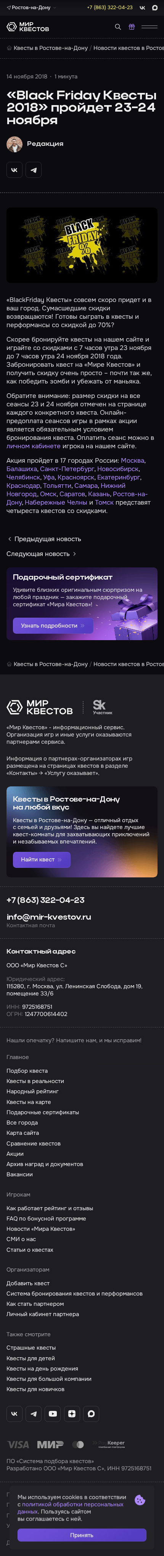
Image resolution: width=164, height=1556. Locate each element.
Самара (86, 486)
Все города (22, 1122)
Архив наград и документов (44, 1164)
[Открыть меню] (149, 27)
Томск (104, 502)
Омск (48, 494)
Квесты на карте (28, 1102)
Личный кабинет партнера (42, 1314)
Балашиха (21, 469)
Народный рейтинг (32, 1091)
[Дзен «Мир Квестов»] (72, 1414)
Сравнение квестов (33, 1143)
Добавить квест (28, 1283)
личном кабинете (33, 446)
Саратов (72, 494)
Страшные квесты (31, 1347)
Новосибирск (117, 469)
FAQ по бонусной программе (46, 1218)
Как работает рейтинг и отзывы (49, 1208)
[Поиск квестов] (118, 26)
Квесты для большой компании (49, 1378)
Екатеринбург (118, 477)
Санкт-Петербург (67, 469)
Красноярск (76, 477)
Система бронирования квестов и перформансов (74, 1293)
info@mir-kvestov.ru (48, 918)
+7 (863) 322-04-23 (45, 901)
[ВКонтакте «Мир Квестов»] (14, 1414)
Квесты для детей (30, 1358)
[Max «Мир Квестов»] (91, 1414)
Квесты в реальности (35, 1081)
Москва (132, 461)
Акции (15, 1153)
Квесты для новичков (35, 1389)
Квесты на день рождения (42, 1368)
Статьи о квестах (29, 1249)
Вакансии (19, 1174)
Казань (99, 494)
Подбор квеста (27, 1070)
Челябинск (23, 477)
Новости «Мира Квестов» (40, 1228)
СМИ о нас (21, 1239)
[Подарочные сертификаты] (131, 26)
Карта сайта (22, 1132)
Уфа (49, 477)
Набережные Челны (56, 502)
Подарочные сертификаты (42, 1112)
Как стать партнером (35, 1303)
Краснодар (23, 486)
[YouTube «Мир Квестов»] (53, 1414)
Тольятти (57, 486)
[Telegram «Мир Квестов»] (34, 1414)
